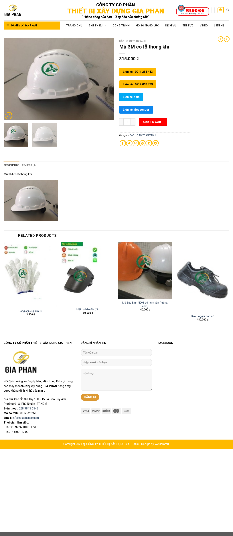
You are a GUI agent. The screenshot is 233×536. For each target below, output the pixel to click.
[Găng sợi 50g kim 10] (30, 274)
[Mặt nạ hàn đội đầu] (88, 273)
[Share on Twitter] (129, 143)
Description (11, 165)
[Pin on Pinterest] (142, 143)
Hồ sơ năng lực (147, 25)
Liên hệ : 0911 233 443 (138, 71)
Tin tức (187, 25)
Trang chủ (74, 25)
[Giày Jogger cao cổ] (202, 277)
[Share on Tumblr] (149, 143)
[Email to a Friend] (136, 143)
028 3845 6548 (28, 408)
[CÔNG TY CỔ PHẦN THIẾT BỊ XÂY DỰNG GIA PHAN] (30, 10)
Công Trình (121, 25)
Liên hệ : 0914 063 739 (138, 84)
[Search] (227, 10)
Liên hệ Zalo (131, 97)
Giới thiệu (95, 25)
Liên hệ (219, 25)
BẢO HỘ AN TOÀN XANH (132, 41)
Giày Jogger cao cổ (202, 316)
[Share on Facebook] (123, 143)
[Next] (107, 79)
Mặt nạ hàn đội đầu (87, 309)
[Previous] (10, 79)
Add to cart (153, 122)
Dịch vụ (170, 25)
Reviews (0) (29, 165)
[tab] (11, 165)
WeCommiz (162, 444)
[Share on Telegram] (155, 143)
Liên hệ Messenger (136, 109)
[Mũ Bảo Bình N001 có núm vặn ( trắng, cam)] (145, 270)
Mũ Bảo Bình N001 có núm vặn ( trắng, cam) (145, 304)
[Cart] (221, 10)
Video (204, 25)
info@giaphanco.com (25, 418)
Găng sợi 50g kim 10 (30, 311)
